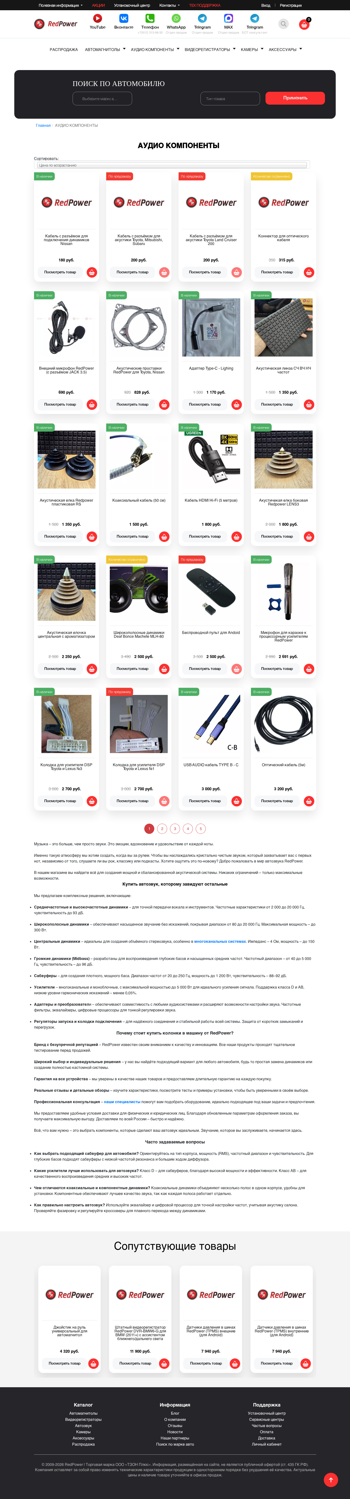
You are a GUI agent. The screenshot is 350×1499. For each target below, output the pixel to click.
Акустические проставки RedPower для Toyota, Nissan (139, 370)
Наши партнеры (175, 1438)
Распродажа (83, 1444)
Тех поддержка (204, 5)
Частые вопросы (267, 1425)
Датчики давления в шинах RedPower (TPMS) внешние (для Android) (210, 1331)
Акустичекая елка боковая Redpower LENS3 (283, 502)
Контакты (168, 5)
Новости (175, 1431)
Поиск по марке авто (175, 1444)
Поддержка (266, 1404)
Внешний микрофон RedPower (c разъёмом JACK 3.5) (66, 370)
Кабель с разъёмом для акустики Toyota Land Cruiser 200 (211, 240)
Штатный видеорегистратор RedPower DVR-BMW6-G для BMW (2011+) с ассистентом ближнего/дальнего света (140, 1333)
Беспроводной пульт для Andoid (211, 632)
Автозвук (83, 1425)
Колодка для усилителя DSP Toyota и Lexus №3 (66, 766)
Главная (43, 125)
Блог (175, 1413)
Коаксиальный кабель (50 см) (138, 500)
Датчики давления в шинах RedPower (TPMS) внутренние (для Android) (282, 1331)
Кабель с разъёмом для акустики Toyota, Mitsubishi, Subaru (139, 240)
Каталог (83, 1404)
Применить (295, 98)
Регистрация (291, 5)
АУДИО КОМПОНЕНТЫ (152, 49)
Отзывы (175, 1425)
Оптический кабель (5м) (283, 764)
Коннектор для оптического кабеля (283, 238)
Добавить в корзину (92, 272)
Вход (265, 5)
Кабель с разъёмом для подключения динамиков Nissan (66, 240)
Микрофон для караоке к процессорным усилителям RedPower (283, 636)
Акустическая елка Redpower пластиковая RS (66, 502)
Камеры (83, 1431)
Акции (98, 5)
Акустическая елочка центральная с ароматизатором (66, 634)
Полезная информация (59, 5)
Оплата (266, 1431)
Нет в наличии (164, 272)
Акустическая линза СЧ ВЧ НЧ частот (283, 370)
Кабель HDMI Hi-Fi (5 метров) (211, 500)
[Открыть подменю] (124, 49)
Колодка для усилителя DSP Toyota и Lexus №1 (139, 766)
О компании (175, 1419)
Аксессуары (83, 1438)
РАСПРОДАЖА (64, 49)
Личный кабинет (267, 1444)
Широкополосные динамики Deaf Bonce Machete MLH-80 (139, 634)
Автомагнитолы (83, 1413)
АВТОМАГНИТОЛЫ (102, 49)
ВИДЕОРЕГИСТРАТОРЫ (207, 49)
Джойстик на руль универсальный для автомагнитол (69, 1331)
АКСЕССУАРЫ (282, 49)
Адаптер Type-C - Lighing (211, 368)
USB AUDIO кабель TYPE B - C (211, 764)
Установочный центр (132, 5)
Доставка (266, 1438)
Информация (175, 1404)
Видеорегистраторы (83, 1419)
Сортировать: (46, 158)
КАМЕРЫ (249, 49)
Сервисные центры (266, 1419)
